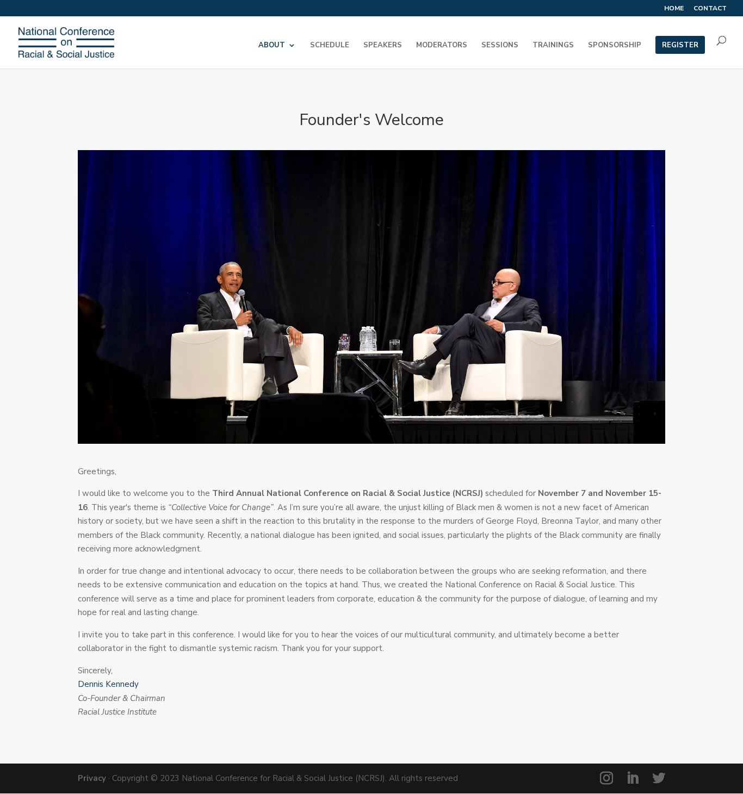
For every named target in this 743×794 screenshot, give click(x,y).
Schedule (329, 45)
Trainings (553, 45)
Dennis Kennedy (108, 684)
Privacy (92, 778)
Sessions (499, 45)
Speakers (382, 45)
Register (680, 45)
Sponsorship (614, 45)
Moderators (441, 45)
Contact (710, 9)
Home (674, 9)
